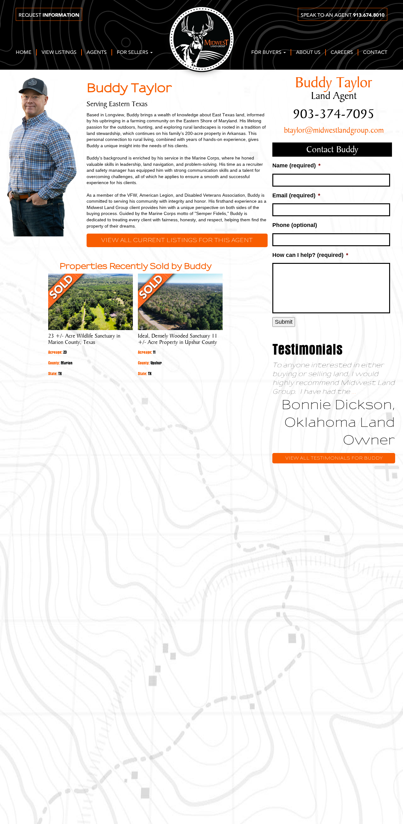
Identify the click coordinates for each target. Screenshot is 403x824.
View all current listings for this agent (177, 240)
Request (49, 15)
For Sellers (133, 52)
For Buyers (267, 52)
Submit (283, 322)
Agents (97, 52)
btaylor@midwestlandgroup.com (334, 130)
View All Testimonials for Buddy (334, 458)
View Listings (59, 52)
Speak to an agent (342, 15)
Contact (375, 52)
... (354, 391)
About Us (308, 52)
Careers (342, 52)
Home (23, 52)
